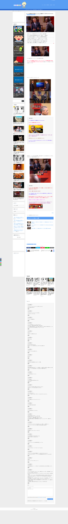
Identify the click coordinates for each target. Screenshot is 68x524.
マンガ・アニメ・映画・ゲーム (30, 14)
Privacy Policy (39, 497)
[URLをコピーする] (52, 247)
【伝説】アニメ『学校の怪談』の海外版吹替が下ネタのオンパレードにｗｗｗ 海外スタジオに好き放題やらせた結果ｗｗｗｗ (19, 227)
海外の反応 (34, 14)
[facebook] (17, 237)
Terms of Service (43, 497)
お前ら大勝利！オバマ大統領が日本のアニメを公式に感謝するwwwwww (41, 228)
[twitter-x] (52, 0)
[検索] (54, 0)
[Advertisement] (40, 70)
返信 (28, 315)
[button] (28, 247)
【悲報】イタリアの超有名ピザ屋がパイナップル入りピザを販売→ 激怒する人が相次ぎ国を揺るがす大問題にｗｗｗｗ (19, 224)
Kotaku (53, 212)
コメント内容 (29, 487)
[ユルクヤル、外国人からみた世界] (20, 4)
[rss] (53, 0)
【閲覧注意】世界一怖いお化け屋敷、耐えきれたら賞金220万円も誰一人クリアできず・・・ (19, 231)
